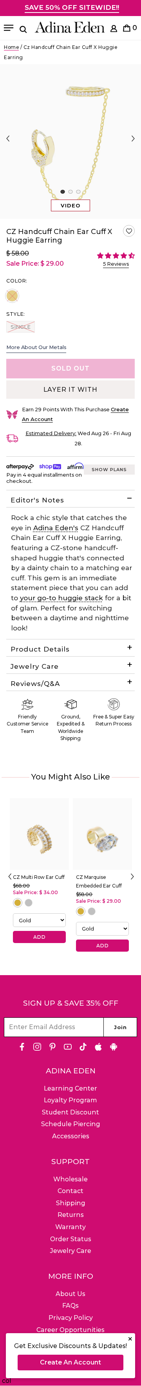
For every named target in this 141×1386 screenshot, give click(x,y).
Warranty (70, 1227)
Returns (71, 1215)
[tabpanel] (70, 141)
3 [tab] (78, 192)
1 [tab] (62, 192)
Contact (70, 1191)
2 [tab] (70, 192)
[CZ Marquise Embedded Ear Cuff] (102, 834)
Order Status (70, 1239)
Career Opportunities (70, 1330)
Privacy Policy (71, 1317)
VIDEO (70, 205)
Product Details (40, 649)
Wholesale (70, 1179)
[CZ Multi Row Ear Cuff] (39, 834)
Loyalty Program (70, 1100)
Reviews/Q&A (35, 684)
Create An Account (70, 1362)
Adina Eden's (55, 528)
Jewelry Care (35, 666)
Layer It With (70, 389)
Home (11, 47)
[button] (129, 231)
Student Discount (70, 1112)
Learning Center (70, 1088)
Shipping (70, 1203)
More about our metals (36, 347)
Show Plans (109, 469)
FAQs (70, 1305)
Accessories (70, 1136)
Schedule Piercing (70, 1124)
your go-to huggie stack (61, 598)
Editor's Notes (37, 500)
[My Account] (113, 30)
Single (20, 326)
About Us (70, 1294)
